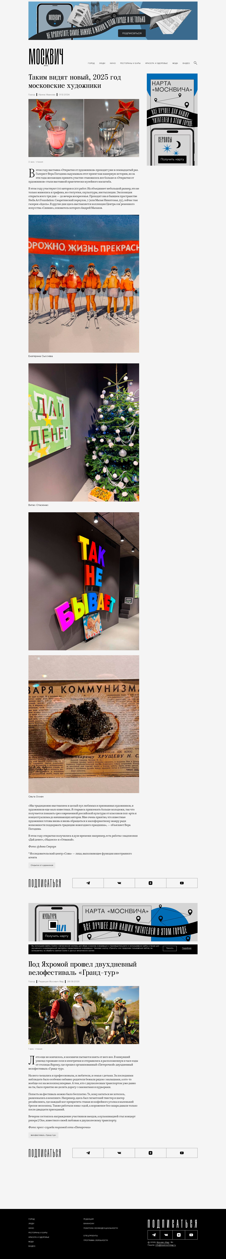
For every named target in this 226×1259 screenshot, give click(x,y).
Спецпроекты (90, 1236)
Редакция (88, 1219)
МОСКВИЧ (46, 56)
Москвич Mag (163, 1242)
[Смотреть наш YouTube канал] (182, 883)
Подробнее (186, 948)
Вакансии (88, 1224)
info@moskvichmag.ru (165, 1245)
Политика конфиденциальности (100, 1228)
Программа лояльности (95, 1240)
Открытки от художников (42, 865)
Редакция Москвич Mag (51, 982)
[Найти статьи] (196, 63)
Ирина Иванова (47, 95)
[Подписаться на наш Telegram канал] (88, 883)
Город (31, 95)
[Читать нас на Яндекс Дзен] (150, 883)
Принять (169, 948)
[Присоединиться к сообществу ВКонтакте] (119, 883)
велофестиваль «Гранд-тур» (43, 1135)
